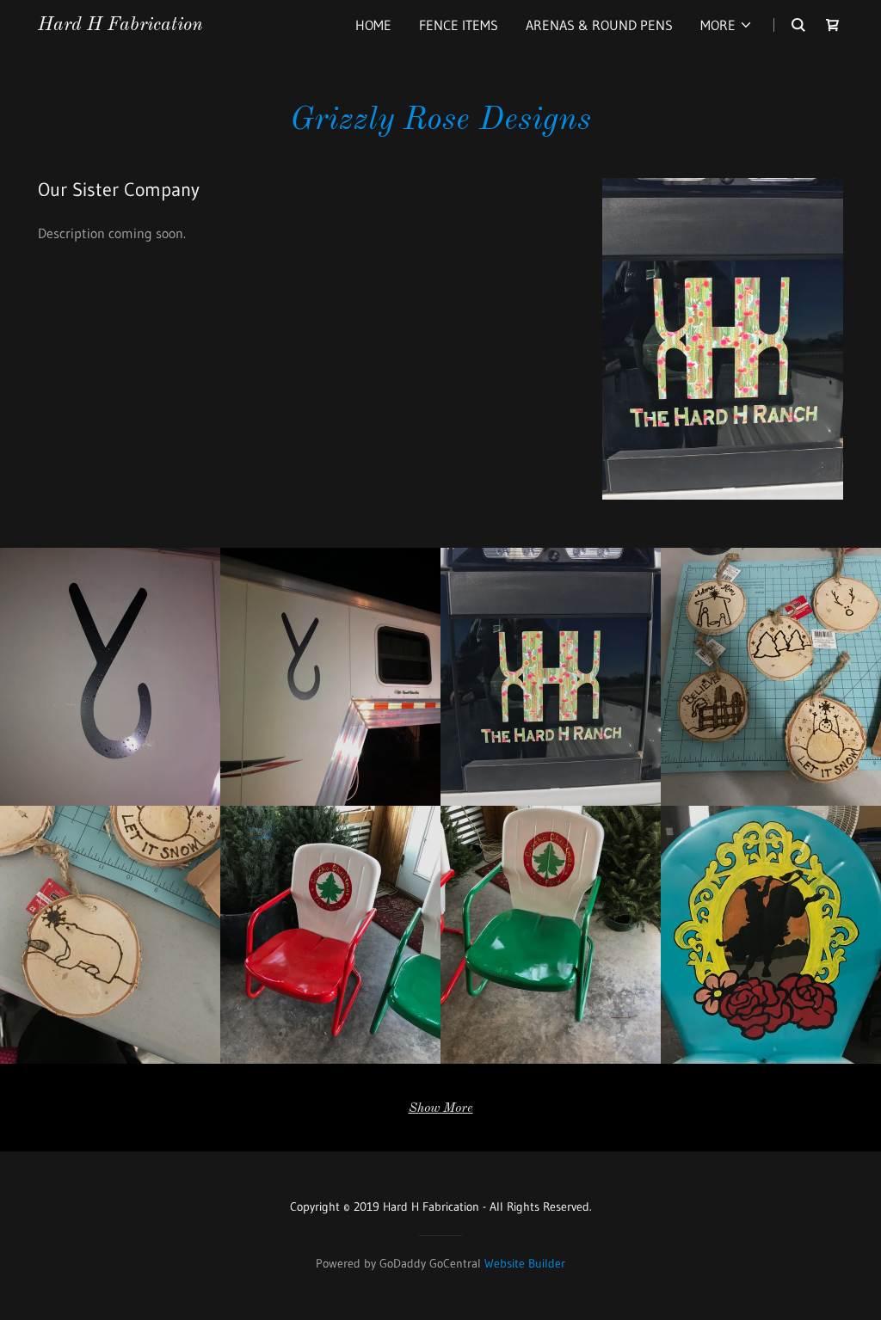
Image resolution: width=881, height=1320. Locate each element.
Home (373, 25)
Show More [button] (441, 1108)
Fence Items (458, 25)
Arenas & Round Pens (599, 25)
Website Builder (524, 1263)
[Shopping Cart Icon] (832, 25)
